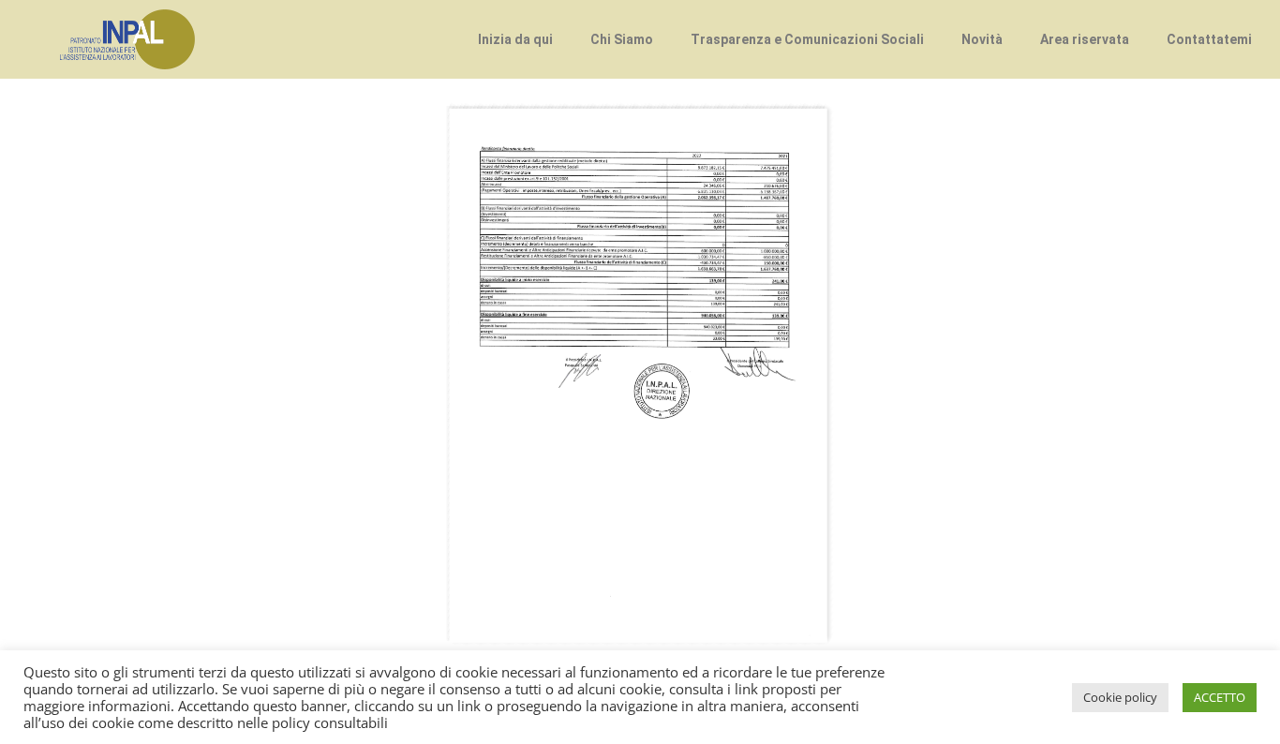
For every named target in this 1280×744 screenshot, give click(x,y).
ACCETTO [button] (1219, 697)
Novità (982, 39)
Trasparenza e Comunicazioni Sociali (807, 39)
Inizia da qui (515, 39)
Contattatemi (1209, 39)
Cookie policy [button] (1120, 697)
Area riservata (1084, 39)
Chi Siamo (621, 39)
